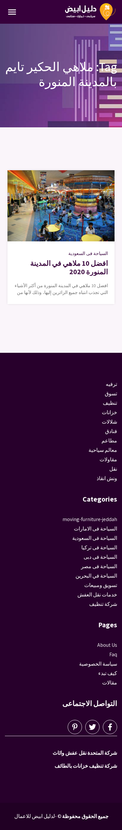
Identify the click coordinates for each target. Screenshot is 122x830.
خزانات (109, 412)
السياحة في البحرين (96, 575)
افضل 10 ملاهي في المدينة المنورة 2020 (69, 267)
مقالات (109, 682)
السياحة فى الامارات (95, 528)
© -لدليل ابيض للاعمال (37, 816)
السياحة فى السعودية (88, 253)
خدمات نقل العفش (97, 594)
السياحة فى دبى (100, 557)
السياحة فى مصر (99, 566)
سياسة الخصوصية (98, 663)
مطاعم (109, 440)
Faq (113, 654)
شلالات (109, 421)
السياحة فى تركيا (99, 547)
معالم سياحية (102, 450)
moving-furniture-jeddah (89, 519)
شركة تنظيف (103, 604)
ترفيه (111, 384)
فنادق (111, 431)
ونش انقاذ (107, 478)
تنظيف (110, 403)
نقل (113, 469)
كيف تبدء (107, 673)
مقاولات (108, 459)
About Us (107, 645)
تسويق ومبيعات (100, 585)
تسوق (111, 393)
